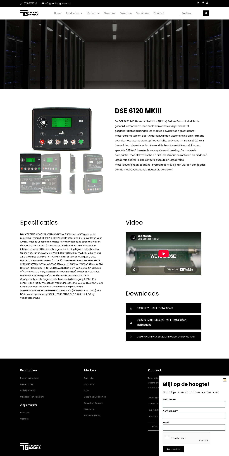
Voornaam (169, 399)
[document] (114, 228)
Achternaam (170, 410)
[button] (224, 380)
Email (166, 422)
